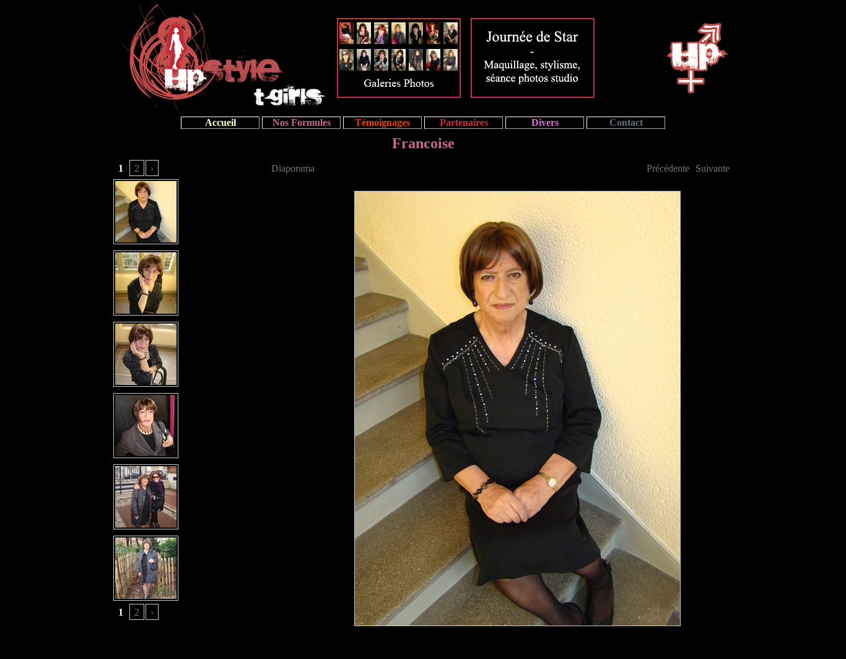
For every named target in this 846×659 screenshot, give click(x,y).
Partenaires (464, 122)
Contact (626, 122)
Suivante (713, 168)
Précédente (668, 168)
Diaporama (293, 168)
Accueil (220, 122)
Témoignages (382, 122)
